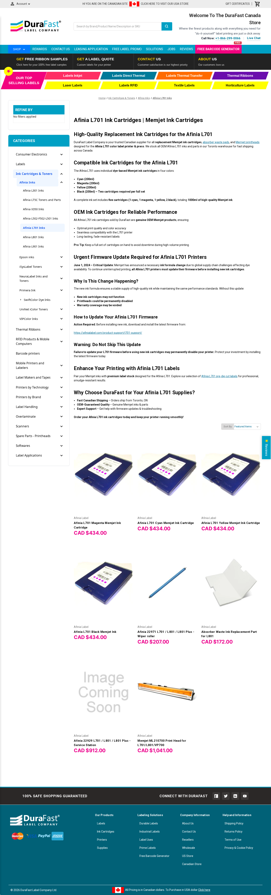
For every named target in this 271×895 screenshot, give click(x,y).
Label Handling (26, 407)
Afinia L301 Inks (33, 190)
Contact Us (60, 49)
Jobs (171, 49)
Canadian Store (192, 864)
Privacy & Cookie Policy (239, 847)
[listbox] (247, 427)
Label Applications (29, 455)
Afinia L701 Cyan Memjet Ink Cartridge (165, 523)
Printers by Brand (28, 397)
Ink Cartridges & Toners (34, 174)
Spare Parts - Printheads (33, 436)
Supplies (102, 847)
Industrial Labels (149, 831)
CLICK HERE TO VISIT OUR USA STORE (165, 3)
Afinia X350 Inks (33, 209)
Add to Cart (103, 478)
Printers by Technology (32, 387)
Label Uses (146, 839)
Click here (204, 889)
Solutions (154, 49)
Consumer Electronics (31, 154)
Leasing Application (91, 49)
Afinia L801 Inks (33, 237)
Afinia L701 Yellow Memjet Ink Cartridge (230, 523)
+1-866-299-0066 (227, 38)
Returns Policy (233, 831)
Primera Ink (27, 290)
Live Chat (253, 38)
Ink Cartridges (105, 831)
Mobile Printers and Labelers (30, 365)
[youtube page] (245, 796)
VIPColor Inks (28, 319)
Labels (20, 164)
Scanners (22, 426)
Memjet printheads (247, 142)
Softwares (23, 446)
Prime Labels (147, 847)
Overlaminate (26, 416)
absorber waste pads (216, 142)
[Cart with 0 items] (257, 3)
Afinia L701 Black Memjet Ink (95, 632)
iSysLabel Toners (30, 267)
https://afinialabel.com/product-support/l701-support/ (108, 332)
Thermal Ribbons (28, 329)
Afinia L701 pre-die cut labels (219, 376)
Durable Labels (148, 823)
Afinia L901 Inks (33, 246)
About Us (188, 823)
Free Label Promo (127, 49)
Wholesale (188, 847)
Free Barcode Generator (218, 49)
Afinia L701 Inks (34, 228)
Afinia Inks (27, 182)
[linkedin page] (235, 796)
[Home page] (36, 31)
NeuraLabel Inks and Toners (33, 278)
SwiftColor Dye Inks (37, 300)
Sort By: (228, 426)
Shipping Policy (234, 823)
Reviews (186, 49)
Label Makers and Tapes (33, 377)
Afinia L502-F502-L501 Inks (40, 218)
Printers (102, 839)
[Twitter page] (226, 796)
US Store (187, 856)
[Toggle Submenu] (61, 154)
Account (21, 3)
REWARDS (39, 49)
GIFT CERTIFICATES (238, 3)
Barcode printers (28, 353)
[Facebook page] (216, 796)
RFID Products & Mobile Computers (32, 341)
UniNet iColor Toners (33, 309)
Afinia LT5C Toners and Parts (42, 200)
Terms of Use (233, 839)
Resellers (188, 839)
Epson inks (26, 257)
